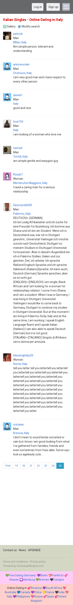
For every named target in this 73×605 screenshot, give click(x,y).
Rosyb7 (18, 174)
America (36, 588)
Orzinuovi (19, 73)
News (22, 550)
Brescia (18, 433)
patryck (18, 33)
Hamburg (29, 579)
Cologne (58, 579)
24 (53, 465)
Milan (16, 42)
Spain (50, 596)
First (8, 465)
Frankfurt (58, 575)
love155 (18, 121)
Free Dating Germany (22, 575)
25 (60, 465)
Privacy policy (38, 561)
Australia (10, 592)
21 (31, 465)
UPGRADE (34, 550)
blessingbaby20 (23, 355)
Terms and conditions (15, 561)
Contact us (10, 550)
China (38, 592)
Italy (24, 42)
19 (16, 465)
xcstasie (18, 424)
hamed (17, 148)
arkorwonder (21, 64)
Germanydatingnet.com (30, 566)
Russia (38, 596)
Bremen (44, 579)
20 (23, 465)
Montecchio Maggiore (27, 183)
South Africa (54, 588)
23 (45, 465)
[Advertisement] (36, 508)
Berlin (44, 575)
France (50, 592)
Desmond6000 (22, 205)
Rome (17, 364)
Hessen (14, 579)
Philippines (23, 596)
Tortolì (17, 156)
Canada (25, 592)
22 (38, 465)
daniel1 (18, 95)
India (61, 592)
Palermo (18, 213)
